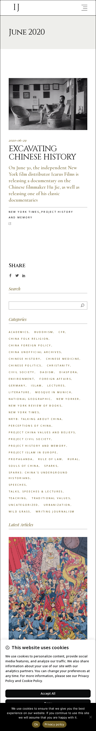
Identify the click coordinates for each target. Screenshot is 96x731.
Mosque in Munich (53, 392)
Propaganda (21, 459)
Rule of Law (50, 459)
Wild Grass (19, 511)
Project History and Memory (37, 445)
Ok (36, 724)
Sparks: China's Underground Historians (38, 475)
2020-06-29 (18, 140)
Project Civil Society (30, 439)
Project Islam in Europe (33, 452)
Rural (73, 459)
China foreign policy (30, 345)
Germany (17, 385)
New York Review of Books (35, 405)
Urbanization (57, 504)
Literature (19, 392)
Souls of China (24, 465)
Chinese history (25, 358)
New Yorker (67, 399)
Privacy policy (54, 724)
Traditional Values (51, 498)
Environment (21, 378)
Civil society (22, 372)
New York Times (24, 211)
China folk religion (29, 338)
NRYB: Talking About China (35, 419)
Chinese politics (25, 365)
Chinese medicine (63, 358)
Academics (19, 332)
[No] (90, 717)
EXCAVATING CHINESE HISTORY (42, 153)
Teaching (17, 498)
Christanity (58, 365)
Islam (36, 385)
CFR (61, 332)
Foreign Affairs (55, 378)
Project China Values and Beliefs (42, 432)
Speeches (17, 484)
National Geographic (30, 399)
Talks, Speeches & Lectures (36, 491)
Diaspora (68, 372)
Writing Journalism (55, 511)
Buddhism (43, 332)
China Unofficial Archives (35, 352)
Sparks (51, 465)
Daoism (47, 372)
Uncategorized (23, 504)
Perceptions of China (30, 425)
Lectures (56, 385)
